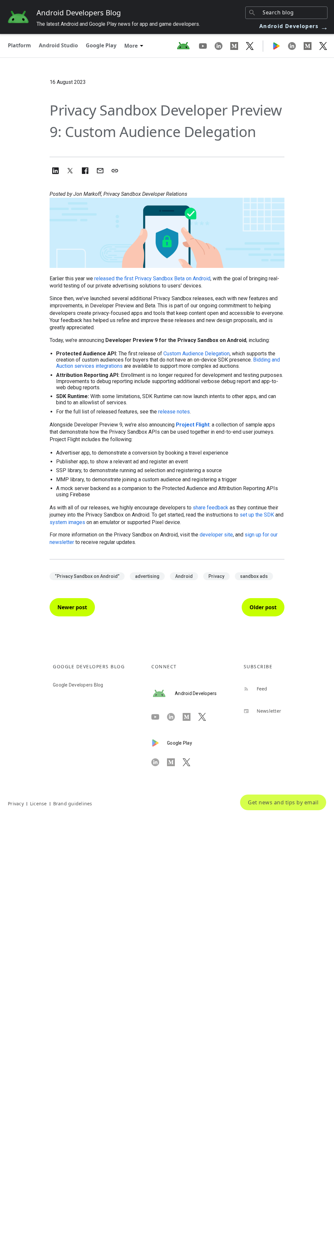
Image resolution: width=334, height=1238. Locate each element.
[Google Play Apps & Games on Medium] (311, 45)
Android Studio (58, 45)
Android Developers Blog (79, 12)
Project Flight (192, 425)
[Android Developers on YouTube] (207, 45)
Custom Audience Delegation (196, 353)
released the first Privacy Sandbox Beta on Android (152, 278)
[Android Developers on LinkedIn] (222, 45)
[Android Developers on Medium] (238, 45)
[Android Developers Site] (187, 46)
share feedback (210, 507)
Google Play (101, 45)
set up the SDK (257, 515)
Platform (19, 45)
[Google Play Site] (280, 45)
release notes (174, 412)
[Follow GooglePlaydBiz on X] (323, 45)
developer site (216, 535)
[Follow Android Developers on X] (250, 45)
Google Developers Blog (78, 685)
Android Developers (293, 26)
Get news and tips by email (283, 802)
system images (67, 522)
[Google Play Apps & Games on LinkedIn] (296, 45)
